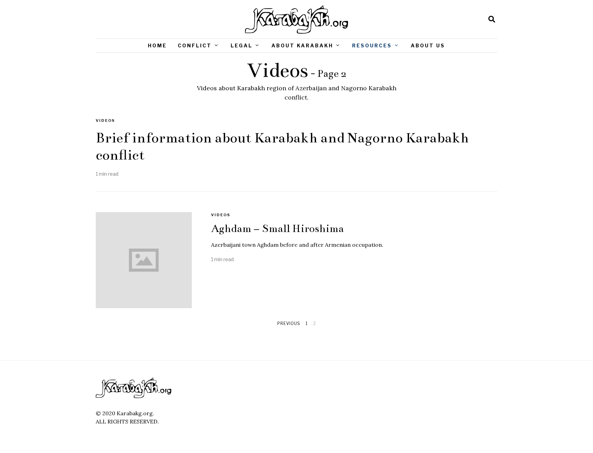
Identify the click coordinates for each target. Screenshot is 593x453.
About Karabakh (302, 45)
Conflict (195, 45)
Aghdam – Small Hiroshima (277, 228)
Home (157, 45)
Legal (242, 45)
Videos (105, 120)
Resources (372, 45)
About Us (428, 45)
